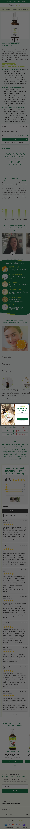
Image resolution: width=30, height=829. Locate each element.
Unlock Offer (22, 419)
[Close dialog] (28, 405)
